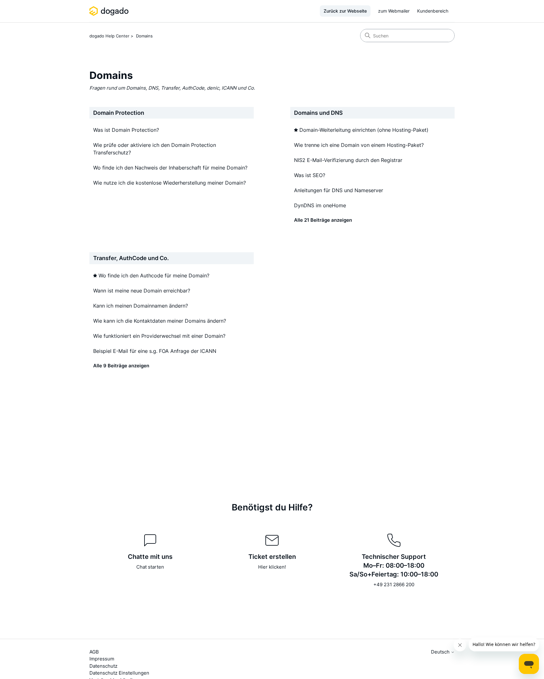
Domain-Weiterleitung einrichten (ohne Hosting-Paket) (363, 130)
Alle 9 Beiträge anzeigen (121, 366)
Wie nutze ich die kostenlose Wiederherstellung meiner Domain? (169, 183)
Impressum (101, 659)
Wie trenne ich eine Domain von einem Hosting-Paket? (359, 145)
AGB (94, 652)
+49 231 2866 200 (393, 584)
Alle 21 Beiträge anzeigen (323, 220)
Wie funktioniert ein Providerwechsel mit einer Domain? (159, 336)
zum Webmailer (394, 11)
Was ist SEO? (309, 175)
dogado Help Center (109, 35)
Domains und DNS (318, 112)
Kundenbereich (432, 11)
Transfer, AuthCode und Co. (131, 258)
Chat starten (150, 567)
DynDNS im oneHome (320, 205)
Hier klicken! (272, 567)
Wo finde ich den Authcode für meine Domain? (154, 275)
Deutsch (441, 652)
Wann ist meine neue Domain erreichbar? (141, 290)
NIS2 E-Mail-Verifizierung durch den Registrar (348, 160)
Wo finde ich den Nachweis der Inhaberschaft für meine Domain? (170, 167)
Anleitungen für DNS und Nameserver (338, 190)
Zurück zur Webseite (345, 11)
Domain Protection (118, 112)
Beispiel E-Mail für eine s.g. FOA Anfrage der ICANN (154, 351)
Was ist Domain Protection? (126, 130)
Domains (144, 35)
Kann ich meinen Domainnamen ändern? (140, 306)
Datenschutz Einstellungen (119, 673)
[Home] (110, 11)
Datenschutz (103, 666)
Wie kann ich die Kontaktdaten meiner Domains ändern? (159, 321)
